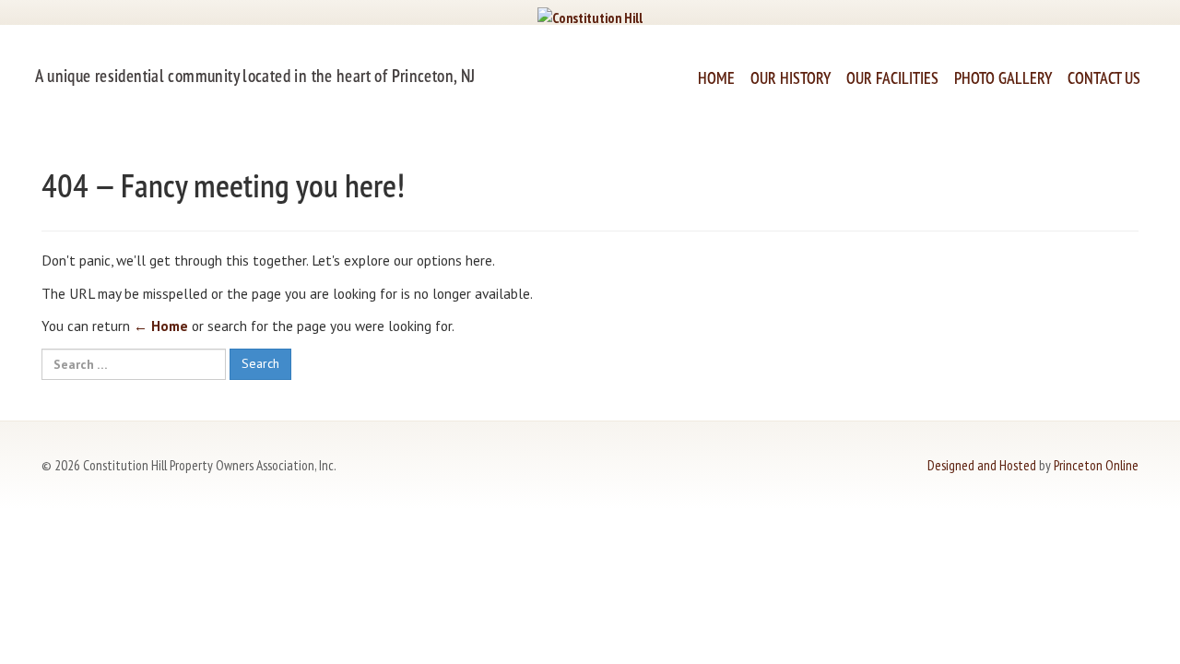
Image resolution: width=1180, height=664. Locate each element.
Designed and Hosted (981, 465)
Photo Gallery (1003, 78)
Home (716, 78)
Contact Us (1104, 78)
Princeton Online (1096, 465)
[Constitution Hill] (590, 15)
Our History (790, 78)
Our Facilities (892, 78)
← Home (161, 325)
